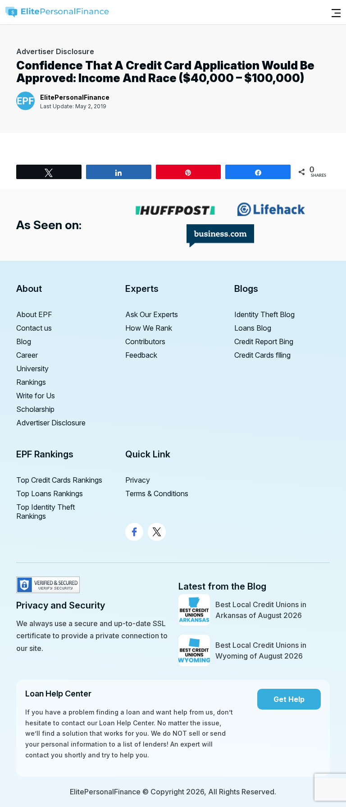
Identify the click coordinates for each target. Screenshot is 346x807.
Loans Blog (252, 327)
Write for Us (35, 395)
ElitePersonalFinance (74, 97)
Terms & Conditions (156, 493)
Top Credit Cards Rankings (59, 479)
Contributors (145, 341)
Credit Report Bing (263, 341)
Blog (23, 341)
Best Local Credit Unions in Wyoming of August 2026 (260, 650)
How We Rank (148, 327)
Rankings (31, 382)
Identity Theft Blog (264, 314)
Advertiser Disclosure (51, 422)
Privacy (137, 479)
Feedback (141, 355)
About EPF (34, 314)
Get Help (289, 699)
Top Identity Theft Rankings (45, 512)
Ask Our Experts (151, 314)
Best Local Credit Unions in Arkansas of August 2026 (260, 610)
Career (27, 355)
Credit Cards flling (262, 355)
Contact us (34, 327)
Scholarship (35, 409)
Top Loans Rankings (49, 493)
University (32, 368)
